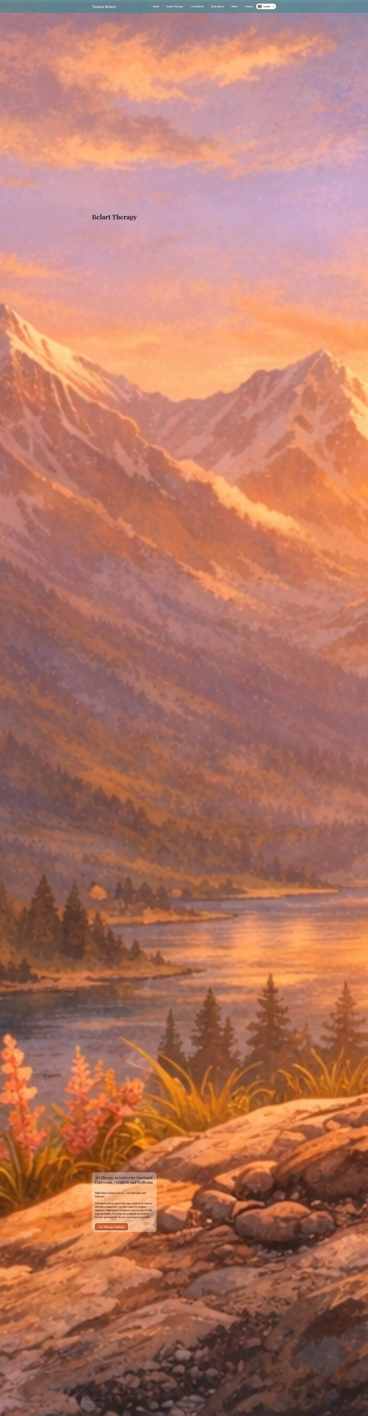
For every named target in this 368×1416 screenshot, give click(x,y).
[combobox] (266, 6)
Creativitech (197, 6)
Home (156, 6)
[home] (104, 6)
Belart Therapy (175, 6)
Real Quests (217, 6)
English (266, 6)
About (234, 6)
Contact (249, 6)
